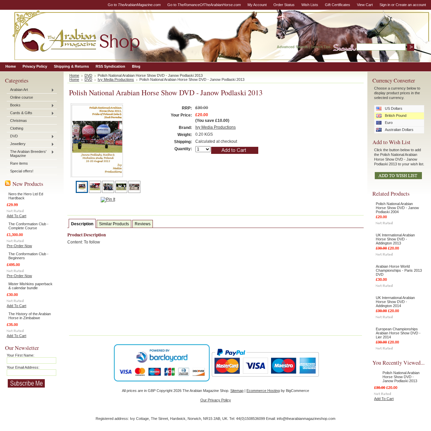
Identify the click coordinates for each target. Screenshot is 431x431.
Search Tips (321, 47)
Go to (134, 5)
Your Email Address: (23, 367)
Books (14, 105)
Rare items (19, 163)
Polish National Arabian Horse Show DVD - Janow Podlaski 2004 (397, 208)
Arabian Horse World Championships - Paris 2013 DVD (399, 270)
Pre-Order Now (19, 246)
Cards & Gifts (19, 113)
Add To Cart (16, 216)
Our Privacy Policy (215, 400)
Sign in (384, 5)
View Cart (365, 5)
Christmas (18, 121)
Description (82, 224)
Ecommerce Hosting (263, 391)
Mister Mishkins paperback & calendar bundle (30, 286)
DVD (12, 136)
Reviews (143, 224)
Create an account (411, 5)
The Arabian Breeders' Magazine (26, 154)
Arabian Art (17, 90)
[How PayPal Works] (265, 380)
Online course (21, 97)
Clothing (16, 128)
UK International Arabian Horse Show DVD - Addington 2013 (395, 239)
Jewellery (16, 144)
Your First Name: (20, 355)
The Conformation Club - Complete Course (28, 226)
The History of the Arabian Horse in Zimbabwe (29, 316)
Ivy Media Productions (116, 79)
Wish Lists (309, 5)
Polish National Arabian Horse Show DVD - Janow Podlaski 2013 (401, 377)
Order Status (284, 5)
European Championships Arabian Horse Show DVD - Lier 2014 (398, 333)
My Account (257, 5)
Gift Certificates (337, 5)
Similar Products (114, 224)
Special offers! (21, 171)
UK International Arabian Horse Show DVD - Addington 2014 (395, 302)
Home (74, 75)
